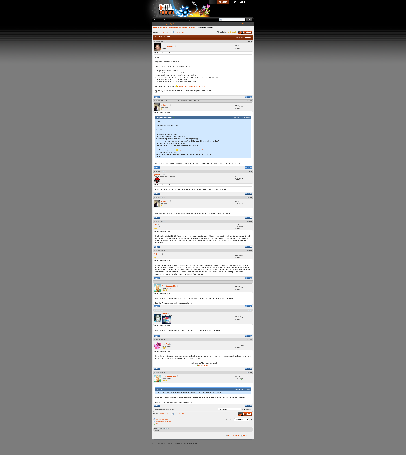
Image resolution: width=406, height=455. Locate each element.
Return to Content (234, 435)
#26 (251, 250)
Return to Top (247, 435)
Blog (188, 20)
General (184, 27)
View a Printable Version (162, 419)
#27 (251, 282)
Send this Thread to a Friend (163, 421)
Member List (165, 20)
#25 (251, 221)
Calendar (175, 20)
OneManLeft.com (192, 444)
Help (182, 20)
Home (156, 20)
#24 (251, 197)
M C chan (158, 254)
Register (172, 24)
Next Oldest (159, 409)
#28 (251, 310)
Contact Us (178, 444)
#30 (251, 372)
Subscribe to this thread (162, 423)
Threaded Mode (239, 37)
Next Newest (169, 409)
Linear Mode (248, 37)
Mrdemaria (196, 101)
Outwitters (192, 27)
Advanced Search (247, 24)
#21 (251, 41)
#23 (251, 171)
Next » (183, 32)
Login (166, 24)
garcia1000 (158, 175)
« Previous (162, 32)
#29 (251, 339)
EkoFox (165, 344)
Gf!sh (164, 313)
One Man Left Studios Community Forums (167, 27)
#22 (251, 101)
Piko (156, 225)
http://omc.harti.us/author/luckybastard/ (191, 86)
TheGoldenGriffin (169, 286)
